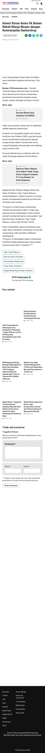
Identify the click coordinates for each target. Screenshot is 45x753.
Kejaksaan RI (7, 714)
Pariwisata (6, 722)
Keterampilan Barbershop (14, 261)
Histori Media (21, 692)
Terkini (14, 9)
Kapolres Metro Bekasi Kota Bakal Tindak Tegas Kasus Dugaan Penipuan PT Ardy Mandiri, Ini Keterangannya (27, 174)
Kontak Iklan (20, 709)
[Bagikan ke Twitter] (34, 35)
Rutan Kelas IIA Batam (13, 266)
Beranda (5, 9)
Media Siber (20, 705)
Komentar (10, 444)
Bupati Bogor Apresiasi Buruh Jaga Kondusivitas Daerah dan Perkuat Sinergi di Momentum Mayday (33, 406)
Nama (8, 466)
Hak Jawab (20, 713)
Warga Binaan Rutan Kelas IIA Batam (18, 271)
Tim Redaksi (20, 702)
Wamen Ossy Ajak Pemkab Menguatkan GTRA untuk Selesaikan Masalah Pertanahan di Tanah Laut (33, 367)
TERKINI (14, 17)
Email (26, 466)
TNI (21, 9)
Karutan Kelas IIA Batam (13, 257)
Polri (27, 9)
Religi (4, 718)
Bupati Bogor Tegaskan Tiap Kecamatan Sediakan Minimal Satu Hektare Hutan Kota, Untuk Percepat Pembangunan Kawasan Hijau (11, 409)
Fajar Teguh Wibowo (12, 252)
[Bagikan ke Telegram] (41, 35)
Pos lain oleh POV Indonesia (22, 280)
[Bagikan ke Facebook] (30, 35)
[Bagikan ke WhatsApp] (37, 35)
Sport (4, 725)
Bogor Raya (6, 711)
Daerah (34, 9)
